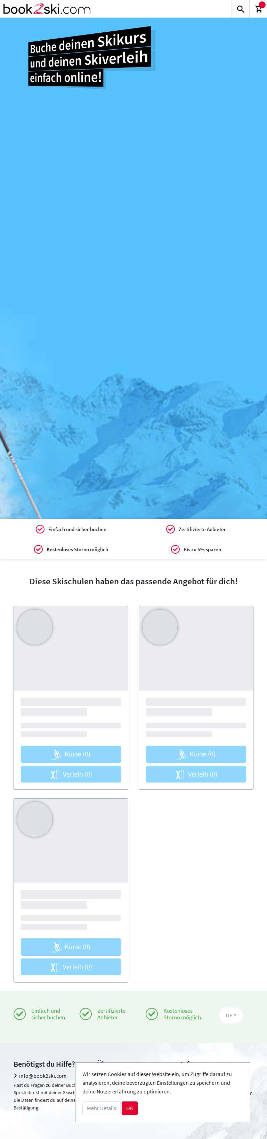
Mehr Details (101, 1108)
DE (229, 1015)
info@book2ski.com (42, 1075)
